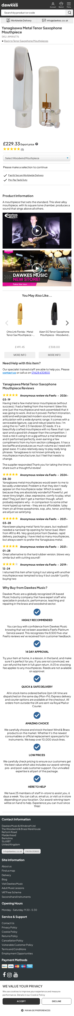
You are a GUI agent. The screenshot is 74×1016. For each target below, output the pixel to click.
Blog (4, 879)
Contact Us (8, 923)
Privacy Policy (9, 927)
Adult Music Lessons (13, 887)
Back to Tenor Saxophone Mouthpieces (26, 40)
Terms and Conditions (14, 949)
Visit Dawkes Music (12, 883)
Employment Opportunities (17, 953)
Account (53, 7)
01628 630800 (40, 372)
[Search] (69, 12)
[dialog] (37, 998)
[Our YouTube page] (15, 976)
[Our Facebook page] (4, 976)
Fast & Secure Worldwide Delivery (26, 175)
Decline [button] (56, 1001)
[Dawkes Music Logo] (9, 4)
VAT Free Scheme (11, 892)
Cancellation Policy (12, 940)
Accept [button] (21, 1001)
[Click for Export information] (36, 144)
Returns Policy (10, 935)
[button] (37, 1010)
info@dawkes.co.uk (12, 851)
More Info (20, 355)
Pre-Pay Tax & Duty (17, 180)
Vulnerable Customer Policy (17, 944)
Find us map (8, 870)
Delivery (6, 875)
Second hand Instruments (16, 896)
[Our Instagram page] (10, 976)
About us (7, 866)
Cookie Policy (9, 931)
